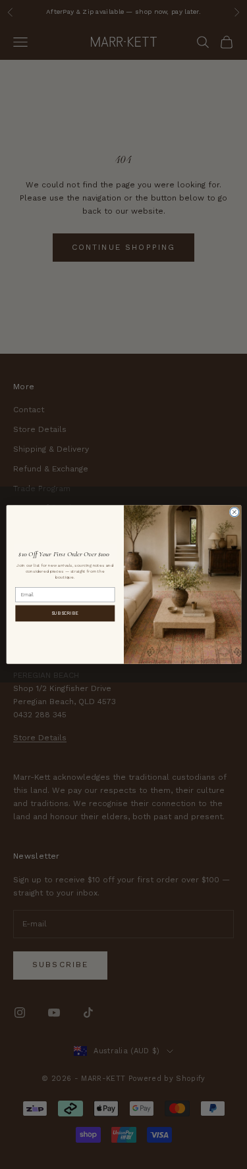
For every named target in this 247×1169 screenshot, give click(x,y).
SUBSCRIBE (65, 612)
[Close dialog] (233, 512)
